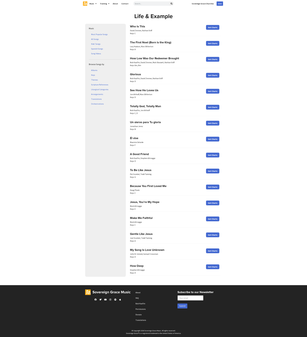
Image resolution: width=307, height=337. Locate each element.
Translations (96, 99)
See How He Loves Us (144, 90)
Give (220, 3)
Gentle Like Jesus (141, 234)
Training (103, 3)
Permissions (141, 309)
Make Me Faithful (141, 218)
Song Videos (96, 53)
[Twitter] (100, 299)
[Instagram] (110, 299)
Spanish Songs (97, 49)
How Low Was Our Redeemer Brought (154, 58)
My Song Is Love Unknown (147, 250)
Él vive (134, 138)
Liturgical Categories (99, 89)
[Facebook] (95, 299)
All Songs (95, 39)
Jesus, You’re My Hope (144, 202)
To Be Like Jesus (140, 170)
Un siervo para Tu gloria (145, 122)
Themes (94, 80)
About (115, 3)
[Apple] (120, 299)
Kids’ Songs (95, 44)
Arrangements (97, 94)
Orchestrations (97, 104)
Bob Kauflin (140, 303)
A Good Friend (139, 154)
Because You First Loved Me (148, 186)
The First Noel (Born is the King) (150, 42)
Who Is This (137, 26)
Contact (124, 3)
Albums (94, 70)
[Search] (171, 3)
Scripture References (99, 84)
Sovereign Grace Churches (203, 3)
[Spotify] (115, 299)
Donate (139, 314)
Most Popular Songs (99, 34)
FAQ (137, 298)
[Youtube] (105, 299)
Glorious (135, 74)
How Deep (137, 266)
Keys (93, 75)
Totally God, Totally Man (145, 106)
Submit (182, 305)
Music (91, 3)
